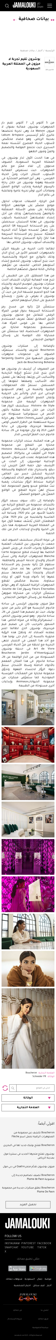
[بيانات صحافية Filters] (5, 1088)
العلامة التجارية (28, 1107)
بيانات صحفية (27, 51)
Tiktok (42, 1247)
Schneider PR (39, 1076)
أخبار (40, 51)
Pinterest (28, 1243)
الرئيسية (49, 51)
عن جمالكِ (17, 1310)
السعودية (30, 1279)
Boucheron (31, 1073)
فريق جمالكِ (43, 1319)
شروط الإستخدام (15, 1319)
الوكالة (28, 1098)
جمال (39, 1279)
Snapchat (12, 1247)
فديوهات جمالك (14, 1279)
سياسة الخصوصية (40, 1328)
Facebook (44, 1243)
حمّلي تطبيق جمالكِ (28, 1259)
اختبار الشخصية (22, 1286)
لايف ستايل (38, 1286)
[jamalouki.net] (28, 5)
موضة (48, 1279)
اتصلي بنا (44, 1310)
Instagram (12, 1243)
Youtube (27, 1247)
